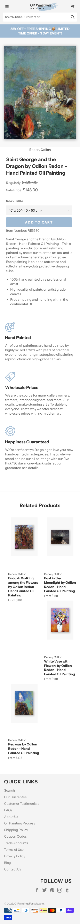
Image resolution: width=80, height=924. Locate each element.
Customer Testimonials (21, 803)
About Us (11, 817)
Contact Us (12, 869)
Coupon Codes (15, 836)
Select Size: (14, 200)
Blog (7, 863)
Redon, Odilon (40, 150)
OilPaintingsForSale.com (29, 903)
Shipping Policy (16, 830)
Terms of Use (14, 849)
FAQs (8, 810)
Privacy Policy (14, 856)
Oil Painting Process (19, 823)
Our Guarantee (15, 797)
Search (9, 790)
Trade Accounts (16, 843)
